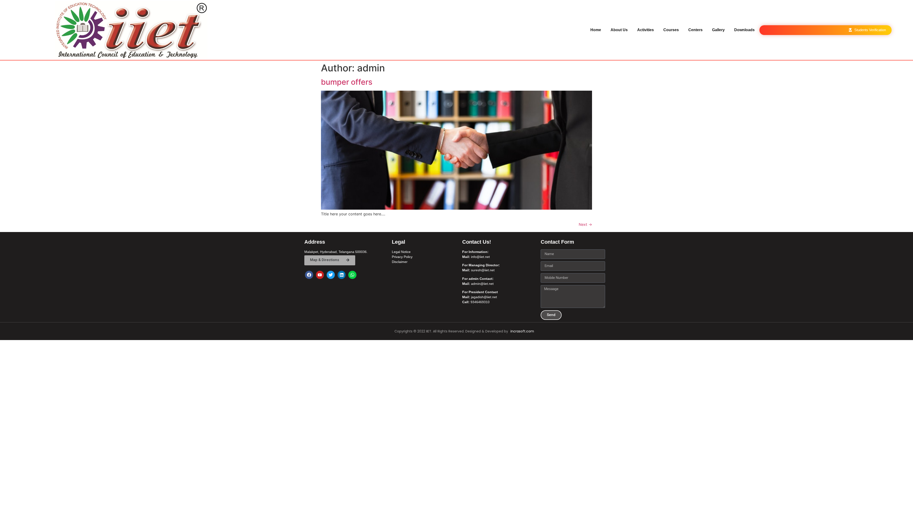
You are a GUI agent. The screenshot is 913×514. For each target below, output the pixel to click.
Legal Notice (401, 252)
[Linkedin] (341, 275)
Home (595, 30)
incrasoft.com (522, 331)
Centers (695, 30)
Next (585, 224)
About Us (619, 30)
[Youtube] (320, 275)
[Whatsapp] (352, 275)
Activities (645, 30)
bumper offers (346, 82)
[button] (867, 30)
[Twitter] (330, 275)
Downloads (744, 30)
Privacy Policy (402, 257)
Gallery (718, 30)
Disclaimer (400, 262)
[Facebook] (309, 275)
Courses (671, 30)
